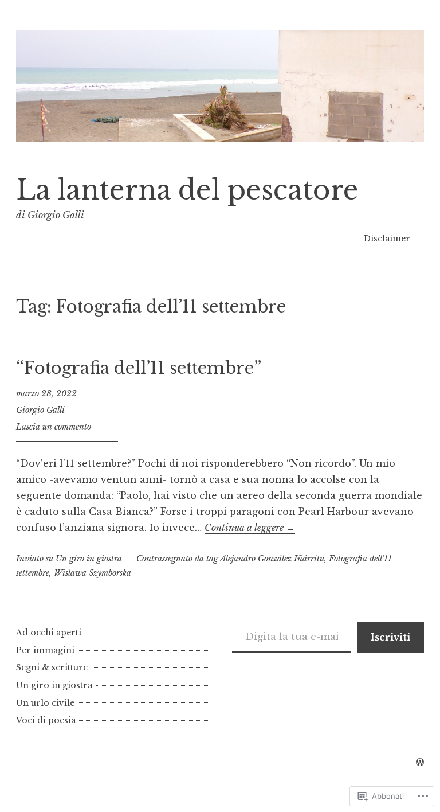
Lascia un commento (53, 426)
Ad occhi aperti (48, 632)
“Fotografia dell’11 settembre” (138, 368)
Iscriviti (390, 637)
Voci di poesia (46, 720)
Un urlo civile (45, 703)
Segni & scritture (52, 667)
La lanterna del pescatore (187, 190)
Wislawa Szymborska (92, 573)
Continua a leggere (250, 527)
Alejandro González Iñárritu (272, 558)
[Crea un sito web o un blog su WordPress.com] (420, 763)
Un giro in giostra (89, 558)
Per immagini (45, 650)
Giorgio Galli (40, 410)
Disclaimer (387, 238)
